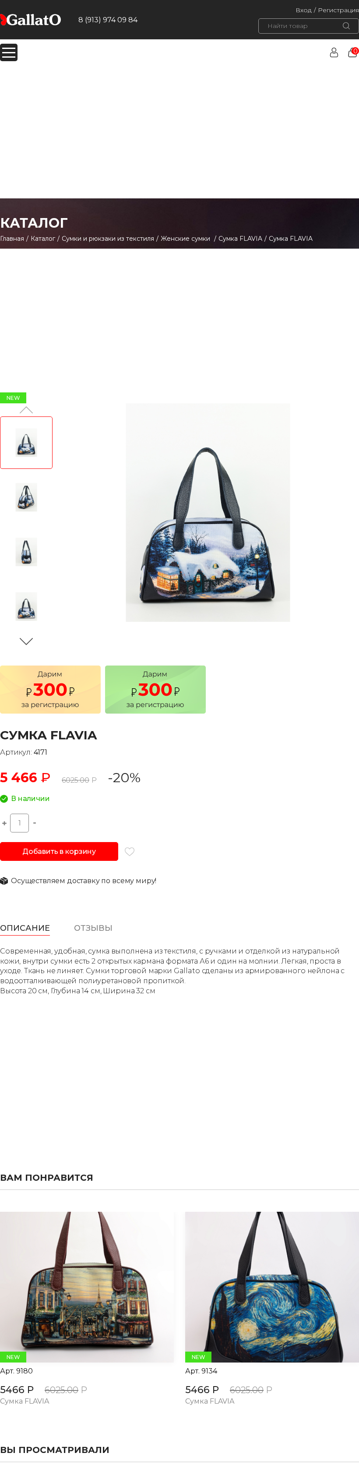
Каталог (43, 239)
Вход (304, 10)
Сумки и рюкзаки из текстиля (108, 239)
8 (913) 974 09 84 (107, 20)
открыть (77, 1287)
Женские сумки (186, 239)
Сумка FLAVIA (240, 239)
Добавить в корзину (59, 851)
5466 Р (17, 1390)
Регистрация (338, 10)
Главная (12, 239)
